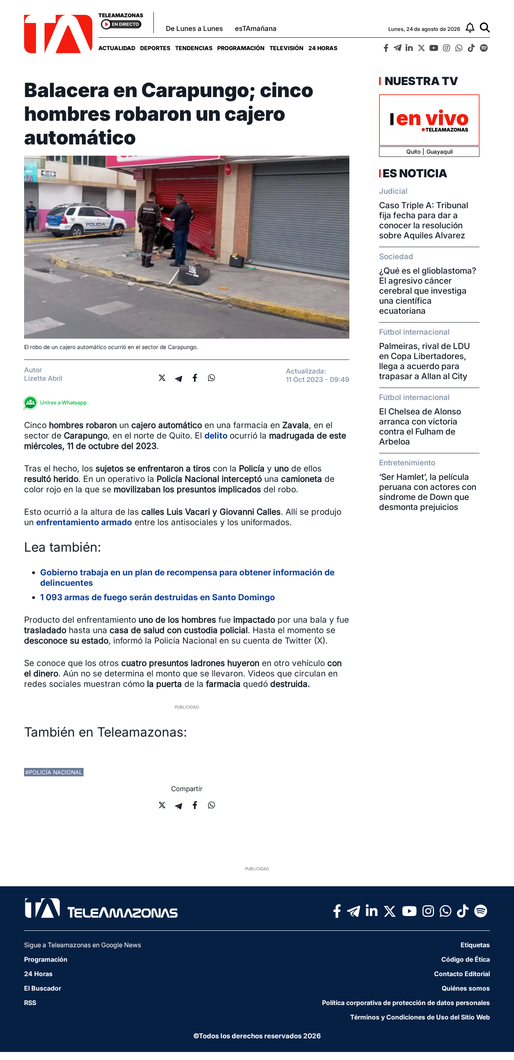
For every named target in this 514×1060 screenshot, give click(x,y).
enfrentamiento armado (84, 522)
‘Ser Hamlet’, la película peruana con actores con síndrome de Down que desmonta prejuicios (427, 492)
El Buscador (42, 988)
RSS (30, 1003)
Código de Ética (465, 959)
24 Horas (322, 48)
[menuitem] (116, 48)
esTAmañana (256, 28)
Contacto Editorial (462, 974)
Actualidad (116, 48)
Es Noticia (415, 173)
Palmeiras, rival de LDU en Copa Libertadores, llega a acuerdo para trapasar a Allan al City (424, 361)
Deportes (155, 48)
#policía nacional (53, 772)
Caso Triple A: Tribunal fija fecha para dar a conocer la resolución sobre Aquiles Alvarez (423, 220)
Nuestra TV (420, 81)
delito (217, 435)
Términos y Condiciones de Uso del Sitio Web (420, 1017)
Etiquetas (475, 945)
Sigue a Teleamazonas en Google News (82, 945)
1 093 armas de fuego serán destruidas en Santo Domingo (157, 597)
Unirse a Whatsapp (63, 402)
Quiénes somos (466, 988)
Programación (241, 48)
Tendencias (193, 48)
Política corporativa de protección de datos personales (406, 1003)
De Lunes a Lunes (194, 28)
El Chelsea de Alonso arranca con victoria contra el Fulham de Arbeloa (420, 426)
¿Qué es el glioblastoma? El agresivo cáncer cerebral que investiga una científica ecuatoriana (427, 291)
